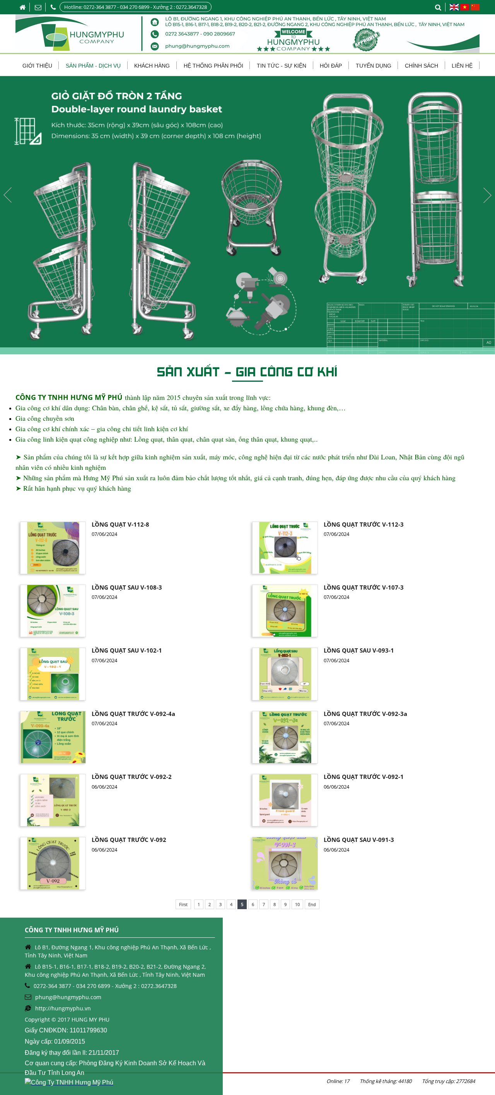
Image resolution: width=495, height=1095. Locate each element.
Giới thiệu (37, 66)
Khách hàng (152, 66)
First (183, 904)
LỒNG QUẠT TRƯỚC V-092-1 (364, 776)
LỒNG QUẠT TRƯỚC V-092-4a (133, 714)
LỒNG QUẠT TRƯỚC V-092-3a (365, 714)
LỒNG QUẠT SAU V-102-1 (127, 650)
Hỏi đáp (331, 66)
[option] (247, 215)
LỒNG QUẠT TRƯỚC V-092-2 (132, 776)
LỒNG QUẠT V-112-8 (120, 524)
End (312, 904)
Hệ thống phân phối (213, 66)
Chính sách (421, 66)
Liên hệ (462, 66)
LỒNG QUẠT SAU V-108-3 (127, 587)
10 (297, 904)
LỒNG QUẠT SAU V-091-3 (359, 839)
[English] (454, 8)
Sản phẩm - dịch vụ (93, 66)
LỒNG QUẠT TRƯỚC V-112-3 (364, 524)
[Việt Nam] (464, 8)
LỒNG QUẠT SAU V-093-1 (359, 650)
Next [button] (487, 195)
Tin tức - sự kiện (281, 66)
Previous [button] (7, 195)
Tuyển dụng (373, 66)
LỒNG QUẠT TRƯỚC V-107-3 (364, 587)
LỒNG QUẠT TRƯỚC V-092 (129, 839)
